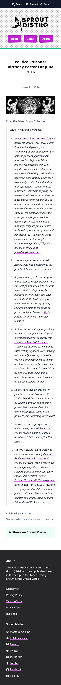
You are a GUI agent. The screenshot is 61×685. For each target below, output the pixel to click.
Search (19, 3)
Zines (30, 38)
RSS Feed (11, 613)
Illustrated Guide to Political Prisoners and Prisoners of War (34, 458)
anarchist (17, 519)
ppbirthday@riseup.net (26, 252)
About (46, 39)
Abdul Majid (20, 264)
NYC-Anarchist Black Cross (33, 449)
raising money (33, 433)
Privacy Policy (14, 595)
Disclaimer (12, 588)
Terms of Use (14, 601)
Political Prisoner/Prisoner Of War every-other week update (34, 480)
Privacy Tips (13, 607)
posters (49, 519)
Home (14, 38)
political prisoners (33, 519)
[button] (44, 4)
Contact (33, 3)
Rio (45, 312)
